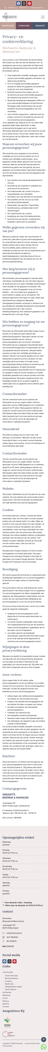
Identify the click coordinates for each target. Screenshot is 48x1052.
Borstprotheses (11, 978)
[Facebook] (18, 3)
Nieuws (5, 1001)
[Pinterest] (29, 3)
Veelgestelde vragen (13, 986)
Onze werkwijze (11, 975)
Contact (5, 1006)
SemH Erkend (10, 989)
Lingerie (8, 981)
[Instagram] (24, 3)
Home (5, 998)
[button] (43, 17)
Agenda (5, 1003)
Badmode (9, 984)
